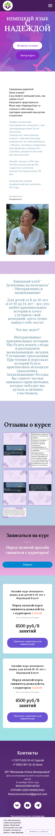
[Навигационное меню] (50, 5)
